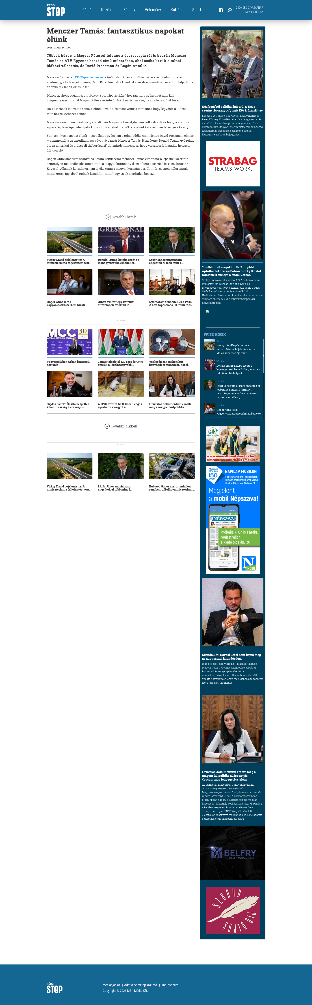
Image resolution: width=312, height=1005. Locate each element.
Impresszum (169, 985)
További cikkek (124, 426)
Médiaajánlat (111, 985)
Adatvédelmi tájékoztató (140, 985)
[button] (229, 10)
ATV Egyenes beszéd (89, 77)
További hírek (124, 217)
